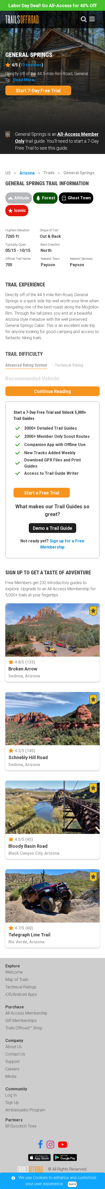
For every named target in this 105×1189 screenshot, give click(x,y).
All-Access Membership (26, 1013)
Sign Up (12, 1102)
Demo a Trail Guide (52, 528)
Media (10, 1076)
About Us (13, 1046)
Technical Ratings (20, 987)
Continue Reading (52, 391)
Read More (23, 79)
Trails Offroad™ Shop (23, 1028)
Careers (12, 1069)
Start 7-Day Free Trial (38, 90)
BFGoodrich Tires (20, 1126)
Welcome (14, 972)
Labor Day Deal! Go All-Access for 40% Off (52, 5)
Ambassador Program (25, 1110)
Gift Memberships (21, 1020)
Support (12, 1061)
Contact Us (15, 1054)
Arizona (27, 173)
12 (31, 65)
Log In (11, 1095)
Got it (72, 1184)
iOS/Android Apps (21, 994)
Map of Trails (16, 979)
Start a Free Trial (41, 492)
